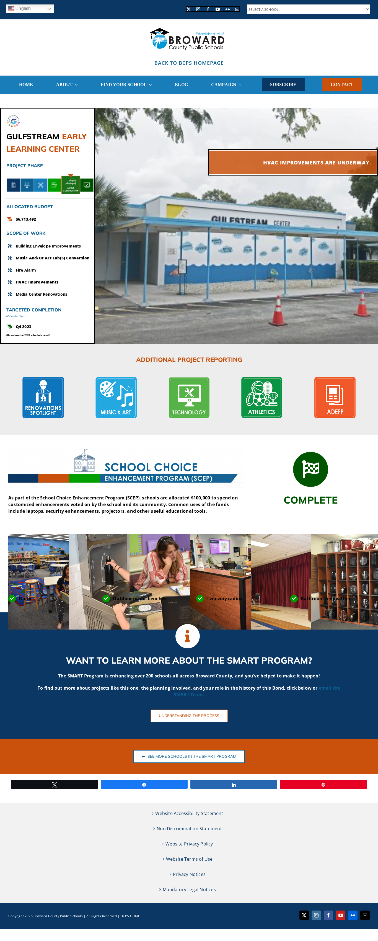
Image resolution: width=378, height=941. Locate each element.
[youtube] (218, 9)
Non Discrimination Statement (189, 829)
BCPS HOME (130, 916)
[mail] (237, 9)
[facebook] (208, 9)
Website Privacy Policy (189, 844)
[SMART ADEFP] (335, 379)
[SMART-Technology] (189, 379)
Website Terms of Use (189, 859)
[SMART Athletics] (262, 379)
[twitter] (189, 9)
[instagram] (198, 9)
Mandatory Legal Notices (189, 889)
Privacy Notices (189, 874)
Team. (197, 695)
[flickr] (228, 9)
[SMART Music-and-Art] (116, 379)
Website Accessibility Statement (189, 813)
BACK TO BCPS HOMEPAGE (189, 63)
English (22, 8)
